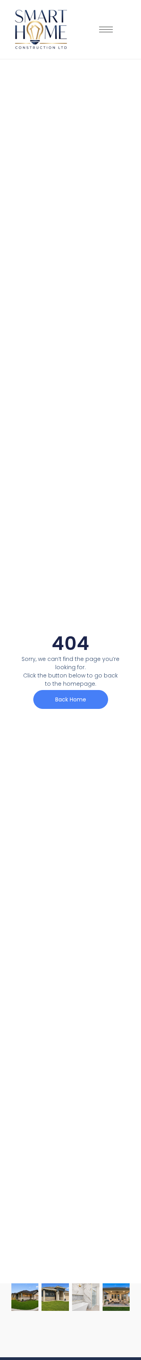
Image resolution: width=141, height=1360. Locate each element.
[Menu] (106, 29)
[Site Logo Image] (40, 29)
